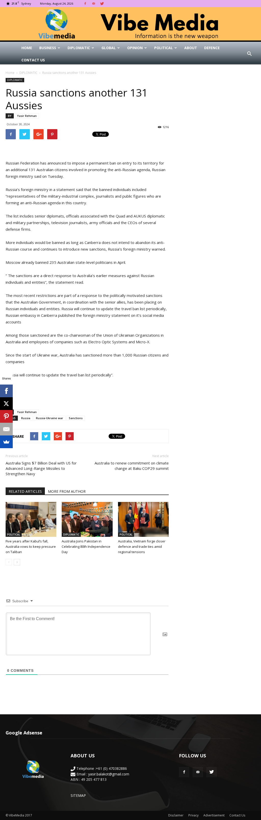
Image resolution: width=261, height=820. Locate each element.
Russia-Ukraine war (49, 418)
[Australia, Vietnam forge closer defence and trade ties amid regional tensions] (143, 519)
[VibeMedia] (130, 23)
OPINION (135, 47)
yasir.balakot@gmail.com (108, 774)
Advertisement (214, 815)
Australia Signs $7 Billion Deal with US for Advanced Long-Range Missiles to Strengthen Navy (41, 468)
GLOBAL (108, 47)
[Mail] (93, 3)
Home (26, 47)
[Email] (6, 429)
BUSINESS (47, 47)
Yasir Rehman (27, 116)
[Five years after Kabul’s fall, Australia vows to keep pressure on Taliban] (31, 519)
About (190, 47)
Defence (212, 47)
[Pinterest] (6, 416)
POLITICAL (163, 47)
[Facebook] (85, 3)
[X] (6, 403)
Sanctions (76, 418)
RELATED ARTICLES (25, 491)
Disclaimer (176, 815)
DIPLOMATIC (79, 47)
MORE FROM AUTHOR (67, 491)
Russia (25, 418)
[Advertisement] (87, 392)
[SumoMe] (6, 441)
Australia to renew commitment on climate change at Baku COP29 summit (132, 465)
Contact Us (33, 60)
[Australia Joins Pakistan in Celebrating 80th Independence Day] (87, 519)
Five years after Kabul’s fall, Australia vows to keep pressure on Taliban (31, 546)
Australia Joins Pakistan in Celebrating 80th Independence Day (86, 546)
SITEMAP (78, 795)
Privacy (193, 815)
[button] (249, 54)
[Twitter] (102, 3)
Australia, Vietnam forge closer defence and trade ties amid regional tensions (141, 546)
